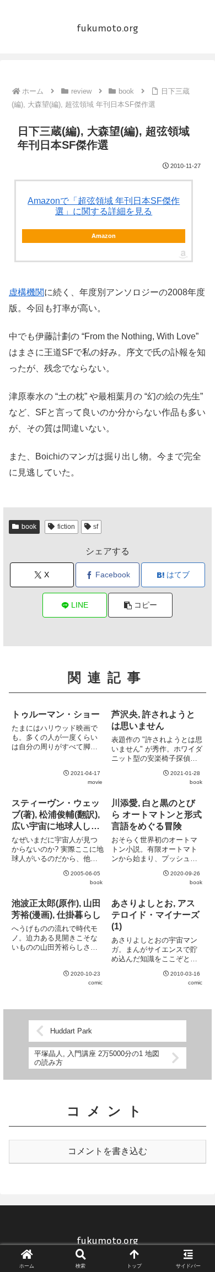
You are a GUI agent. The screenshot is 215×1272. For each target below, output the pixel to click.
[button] (140, 605)
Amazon (104, 235)
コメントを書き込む (107, 1151)
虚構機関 (26, 292)
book (29, 527)
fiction (66, 527)
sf (95, 527)
